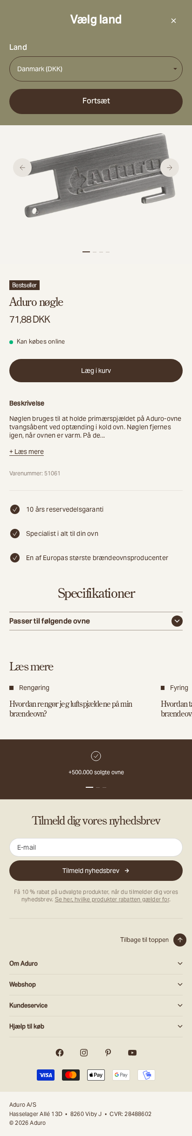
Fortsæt (96, 101)
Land (18, 47)
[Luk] (173, 20)
